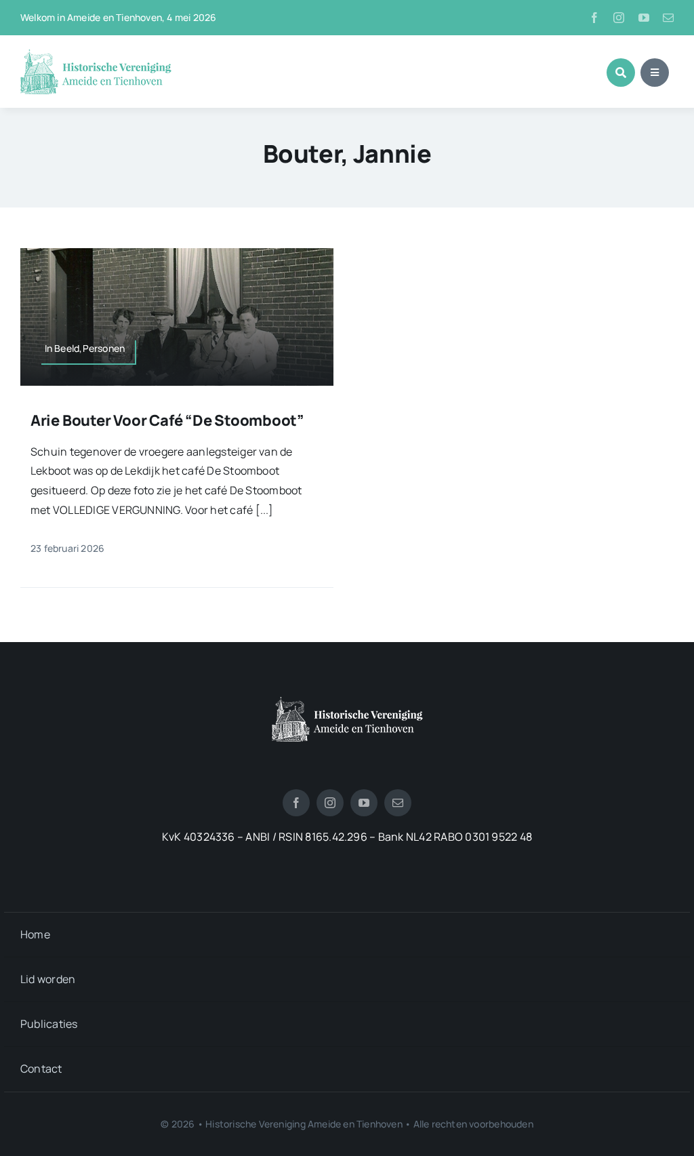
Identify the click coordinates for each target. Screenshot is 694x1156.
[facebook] (594, 17)
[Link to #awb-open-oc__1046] (621, 72)
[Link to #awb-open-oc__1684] (654, 72)
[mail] (668, 17)
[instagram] (618, 17)
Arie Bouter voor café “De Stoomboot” (167, 420)
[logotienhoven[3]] (347, 701)
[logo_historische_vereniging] (95, 54)
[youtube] (643, 17)
